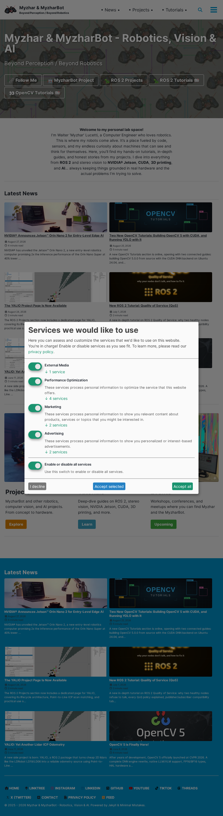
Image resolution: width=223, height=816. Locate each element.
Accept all (182, 486)
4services (56, 398)
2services (56, 425)
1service (55, 371)
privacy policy (40, 352)
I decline (37, 486)
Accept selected (109, 486)
